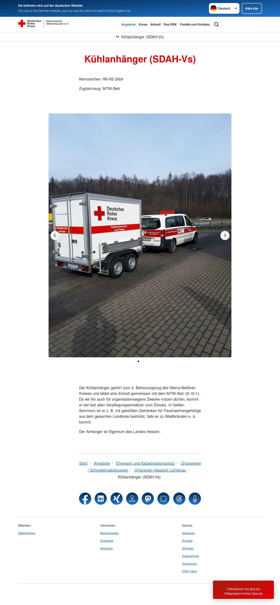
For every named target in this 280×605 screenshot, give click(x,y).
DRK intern (189, 571)
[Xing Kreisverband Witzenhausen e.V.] (116, 499)
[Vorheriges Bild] (225, 235)
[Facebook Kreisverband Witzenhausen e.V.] (85, 499)
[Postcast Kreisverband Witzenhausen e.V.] (195, 499)
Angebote (128, 24)
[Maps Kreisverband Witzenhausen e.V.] (132, 499)
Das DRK (170, 24)
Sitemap (187, 548)
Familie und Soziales (195, 24)
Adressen (188, 533)
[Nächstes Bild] (55, 235)
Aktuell (155, 24)
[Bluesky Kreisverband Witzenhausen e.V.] (163, 499)
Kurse (143, 24)
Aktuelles (106, 548)
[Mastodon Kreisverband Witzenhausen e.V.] (148, 499)
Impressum (189, 563)
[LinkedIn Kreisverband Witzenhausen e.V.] (101, 499)
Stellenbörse (26, 533)
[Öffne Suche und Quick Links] (217, 24)
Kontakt (187, 540)
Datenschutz (190, 556)
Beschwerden (109, 533)
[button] (138, 361)
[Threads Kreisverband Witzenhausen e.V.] (179, 499)
